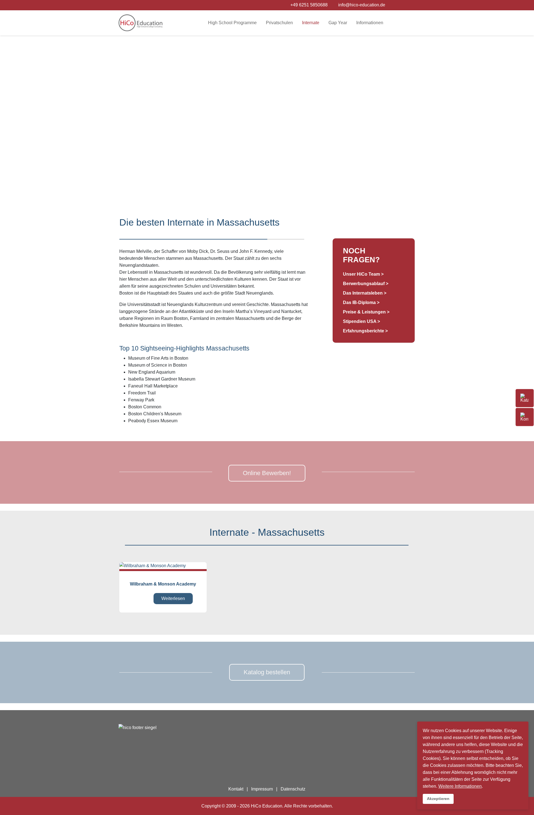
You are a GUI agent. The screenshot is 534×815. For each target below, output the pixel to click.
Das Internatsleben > (364, 293)
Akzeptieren (438, 798)
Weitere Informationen (460, 786)
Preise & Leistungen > (366, 312)
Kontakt (235, 789)
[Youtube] (404, 5)
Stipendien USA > (361, 321)
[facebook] (390, 5)
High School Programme (232, 22)
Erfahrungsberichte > (365, 331)
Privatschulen (279, 22)
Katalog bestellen (267, 672)
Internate (310, 22)
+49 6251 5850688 (309, 5)
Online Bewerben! (267, 473)
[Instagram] (397, 5)
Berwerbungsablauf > (365, 283)
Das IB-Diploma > (361, 302)
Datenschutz (293, 789)
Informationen (369, 22)
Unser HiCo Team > (363, 274)
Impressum (262, 789)
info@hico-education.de (361, 5)
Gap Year (337, 22)
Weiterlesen (173, 598)
